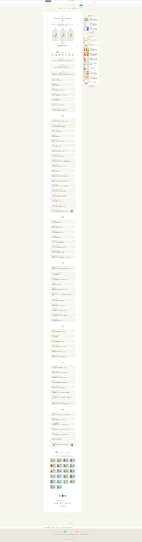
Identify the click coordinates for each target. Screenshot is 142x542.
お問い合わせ (77, 534)
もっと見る (63, 505)
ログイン (62, 42)
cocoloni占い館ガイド (55, 534)
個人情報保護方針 (71, 534)
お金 (66, 54)
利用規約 (60, 534)
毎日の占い (53, 527)
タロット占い (58, 527)
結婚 (59, 54)
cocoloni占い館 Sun (47, 527)
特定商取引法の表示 (65, 534)
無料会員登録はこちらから (63, 45)
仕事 (62, 54)
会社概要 (81, 534)
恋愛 (56, 54)
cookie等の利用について (86, 534)
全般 (72, 54)
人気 (52, 54)
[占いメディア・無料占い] (48, 3)
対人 (69, 54)
